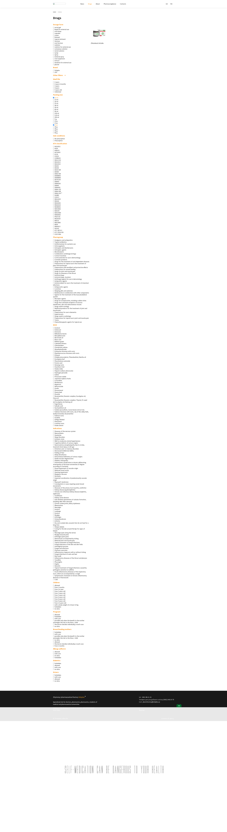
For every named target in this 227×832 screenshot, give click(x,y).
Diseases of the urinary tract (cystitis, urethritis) (70, 488)
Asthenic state (59, 439)
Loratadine (58, 381)
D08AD (57, 182)
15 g (56, 123)
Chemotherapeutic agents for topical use (68, 322)
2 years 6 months (60, 84)
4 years (57, 88)
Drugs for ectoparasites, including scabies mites (70, 301)
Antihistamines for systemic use (65, 244)
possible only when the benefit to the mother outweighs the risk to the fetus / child (68, 621)
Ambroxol (58, 330)
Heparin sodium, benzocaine (64, 371)
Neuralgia (58, 507)
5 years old (58, 90)
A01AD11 (58, 146)
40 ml (56, 105)
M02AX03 (58, 203)
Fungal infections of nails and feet (66, 554)
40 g (56, 129)
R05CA (57, 221)
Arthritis (57, 521)
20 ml (56, 102)
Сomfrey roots (59, 423)
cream (57, 35)
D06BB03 (58, 176)
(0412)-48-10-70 (168, 700)
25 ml (56, 104)
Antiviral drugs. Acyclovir (63, 277)
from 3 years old (60, 593)
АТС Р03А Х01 (59, 232)
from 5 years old (60, 595)
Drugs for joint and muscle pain (65, 271)
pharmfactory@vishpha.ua (151, 702)
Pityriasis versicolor (61, 550)
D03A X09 (58, 170)
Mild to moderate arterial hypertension (67, 441)
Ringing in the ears (61, 474)
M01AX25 (58, 199)
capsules (57, 33)
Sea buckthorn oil (60, 408)
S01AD (57, 228)
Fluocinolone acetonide (62, 361)
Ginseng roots (59, 365)
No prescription (60, 139)
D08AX (57, 185)
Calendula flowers (60, 343)
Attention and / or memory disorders (67, 449)
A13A (56, 154)
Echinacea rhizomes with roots (65, 351)
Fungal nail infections (62, 548)
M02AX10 (58, 205)
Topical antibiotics (61, 242)
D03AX (57, 168)
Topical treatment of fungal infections (67, 542)
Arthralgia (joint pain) (62, 537)
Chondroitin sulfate (61, 347)
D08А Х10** (58, 193)
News (82, 4)
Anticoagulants (60, 246)
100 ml (57, 113)
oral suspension (60, 59)
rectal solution (59, 51)
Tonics (57, 320)
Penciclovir (58, 422)
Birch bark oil (59, 338)
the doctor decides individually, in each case (69, 624)
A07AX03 (57, 152)
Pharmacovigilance (110, 4)
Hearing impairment (61, 472)
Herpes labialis (59, 527)
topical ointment (60, 39)
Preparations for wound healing (65, 269)
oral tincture (59, 43)
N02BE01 (58, 207)
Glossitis (57, 566)
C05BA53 (58, 158)
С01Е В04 (58, 234)
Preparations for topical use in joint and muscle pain (72, 318)
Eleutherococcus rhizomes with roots (67, 353)
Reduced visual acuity (62, 470)
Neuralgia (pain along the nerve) (65, 533)
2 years (57, 82)
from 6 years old (60, 597)
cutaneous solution (61, 49)
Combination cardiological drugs (65, 254)
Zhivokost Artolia (97, 43)
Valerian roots (59, 416)
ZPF (56, 72)
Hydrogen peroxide (61, 373)
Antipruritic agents (61, 281)
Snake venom (59, 425)
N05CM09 (58, 213)
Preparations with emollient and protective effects (71, 267)
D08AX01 (57, 187)
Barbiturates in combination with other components (72, 293)
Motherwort (59, 383)
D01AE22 (58, 164)
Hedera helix (59, 369)
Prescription (59, 141)
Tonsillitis (58, 560)
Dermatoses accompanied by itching (67, 539)
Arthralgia (58, 517)
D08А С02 (58, 189)
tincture (57, 41)
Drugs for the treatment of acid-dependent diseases (72, 262)
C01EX (57, 156)
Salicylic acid (59, 406)
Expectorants (59, 314)
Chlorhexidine (59, 345)
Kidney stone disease (62, 498)
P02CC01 (57, 217)
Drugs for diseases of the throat (65, 273)
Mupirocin (58, 384)
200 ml (57, 117)
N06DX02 (58, 215)
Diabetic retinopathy (61, 461)
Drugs (90, 4)
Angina (57, 564)
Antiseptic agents (60, 250)
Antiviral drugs (59, 275)
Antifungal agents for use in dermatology (68, 279)
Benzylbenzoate (60, 336)
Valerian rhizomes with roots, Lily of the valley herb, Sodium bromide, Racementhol (70, 413)
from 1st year (59, 589)
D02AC (57, 166)
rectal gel (58, 27)
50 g (56, 131)
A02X (56, 148)
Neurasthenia (59, 433)
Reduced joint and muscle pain (65, 541)
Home (54, 12)
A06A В (57, 150)
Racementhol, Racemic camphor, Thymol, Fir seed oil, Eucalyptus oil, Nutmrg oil (70, 401)
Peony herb (58, 392)
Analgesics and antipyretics (64, 240)
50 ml (56, 107)
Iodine (57, 375)
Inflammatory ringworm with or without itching (70, 552)
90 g (56, 133)
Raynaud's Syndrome (61, 482)
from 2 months (59, 587)
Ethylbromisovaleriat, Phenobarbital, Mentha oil (70, 357)
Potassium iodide (60, 377)
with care (58, 619)
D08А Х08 (58, 191)
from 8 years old (60, 599)
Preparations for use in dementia (65, 312)
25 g (56, 125)
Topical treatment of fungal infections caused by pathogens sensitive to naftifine (70, 569)
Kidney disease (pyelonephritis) (65, 490)
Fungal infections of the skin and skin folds (69, 544)
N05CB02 (58, 209)
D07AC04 (58, 180)
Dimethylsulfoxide (61, 349)
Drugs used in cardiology (63, 316)
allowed (57, 585)
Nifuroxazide (59, 386)
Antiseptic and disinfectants (64, 248)
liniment (57, 37)
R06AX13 (57, 226)
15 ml (56, 100)
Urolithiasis (58, 496)
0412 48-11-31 (147, 697)
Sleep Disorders (60, 437)
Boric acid (58, 340)
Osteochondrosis (60, 519)
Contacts (123, 4)
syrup (56, 53)
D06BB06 (58, 178)
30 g (56, 127)
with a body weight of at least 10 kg (66, 605)
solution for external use (63, 47)
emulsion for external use (63, 63)
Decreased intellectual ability (64, 451)
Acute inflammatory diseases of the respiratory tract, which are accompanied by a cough (69, 573)
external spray (59, 57)
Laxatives (58, 289)
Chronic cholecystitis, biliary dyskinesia (67, 503)
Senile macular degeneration (64, 459)
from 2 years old (60, 591)
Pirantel (57, 394)
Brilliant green (59, 342)
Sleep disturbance (60, 455)
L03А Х (57, 197)
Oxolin (57, 388)
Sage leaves (58, 404)
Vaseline (57, 418)
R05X (56, 224)
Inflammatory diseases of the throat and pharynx (71, 558)
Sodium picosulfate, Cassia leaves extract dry (69, 410)
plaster (57, 65)
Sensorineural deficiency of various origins (68, 457)
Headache (58, 435)
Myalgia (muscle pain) (62, 535)
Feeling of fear (59, 453)
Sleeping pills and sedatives (64, 291)
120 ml (57, 115)
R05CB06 (58, 223)
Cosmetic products (61, 260)
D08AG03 (58, 184)
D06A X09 (58, 174)
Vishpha (57, 70)
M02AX (57, 201)
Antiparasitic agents (61, 287)
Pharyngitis (58, 562)
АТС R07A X (58, 230)
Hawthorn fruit (59, 367)
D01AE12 (58, 162)
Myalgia (57, 515)
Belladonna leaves (61, 334)
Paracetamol (59, 390)
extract (57, 61)
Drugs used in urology (62, 306)
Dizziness (58, 476)
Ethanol (57, 355)
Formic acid (58, 363)
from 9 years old (60, 601)
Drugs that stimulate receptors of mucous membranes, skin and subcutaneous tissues (67, 303)
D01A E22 (58, 160)
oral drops (58, 31)
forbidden (58, 607)
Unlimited (58, 92)
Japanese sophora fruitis (63, 379)
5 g (56, 119)
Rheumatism (59, 505)
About (98, 4)
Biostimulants (59, 252)
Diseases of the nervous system (65, 431)
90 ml (56, 111)
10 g (56, 121)
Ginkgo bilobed (59, 420)
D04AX (57, 172)
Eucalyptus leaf (60, 359)
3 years (57, 86)
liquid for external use (62, 29)
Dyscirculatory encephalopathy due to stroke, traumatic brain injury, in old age (69, 446)
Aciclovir (57, 328)
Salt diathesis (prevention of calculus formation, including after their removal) (69, 500)
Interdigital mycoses (61, 546)
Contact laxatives (60, 256)
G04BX (57, 195)
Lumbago (58, 511)
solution (57, 45)
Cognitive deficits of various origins (66, 443)
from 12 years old (60, 603)
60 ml (56, 109)
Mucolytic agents (60, 299)
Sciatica (57, 509)
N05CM (57, 211)
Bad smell (58, 556)
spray (56, 55)
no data (57, 609)
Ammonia (58, 332)
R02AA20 (57, 219)
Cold (56, 580)
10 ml (56, 98)
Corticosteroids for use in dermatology (67, 258)
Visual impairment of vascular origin (66, 468)
